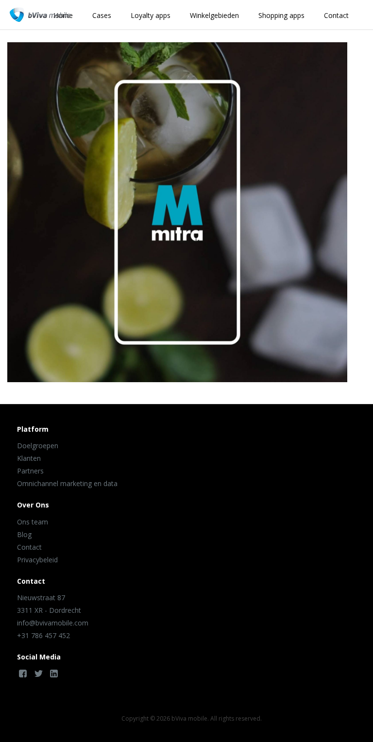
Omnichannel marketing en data (67, 483)
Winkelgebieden (214, 15)
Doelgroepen (37, 445)
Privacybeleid (37, 559)
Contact (336, 15)
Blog (24, 534)
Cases (101, 15)
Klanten (29, 458)
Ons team (32, 521)
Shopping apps (281, 15)
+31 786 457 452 (43, 635)
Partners (30, 470)
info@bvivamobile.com (52, 622)
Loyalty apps (150, 15)
